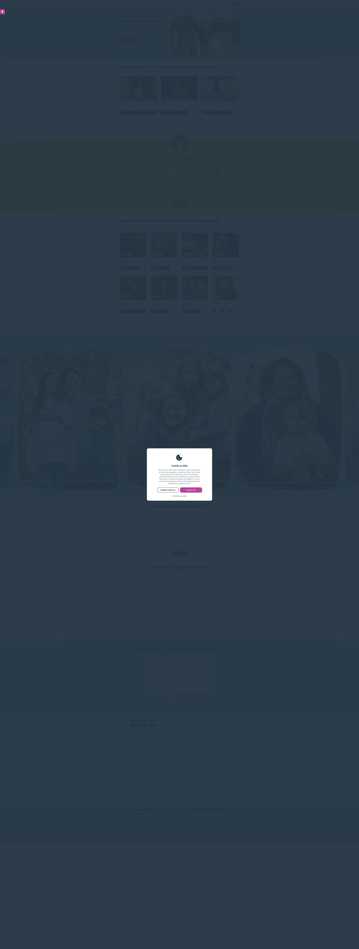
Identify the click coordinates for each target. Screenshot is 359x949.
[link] (2, 11)
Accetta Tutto (191, 490)
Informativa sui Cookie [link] (180, 496)
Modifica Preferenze (168, 490)
